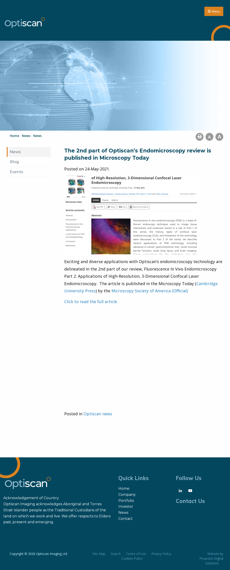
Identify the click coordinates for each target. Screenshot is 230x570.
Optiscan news (98, 413)
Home (123, 488)
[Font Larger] (219, 137)
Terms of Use (136, 554)
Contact (125, 518)
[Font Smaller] (209, 137)
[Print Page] (199, 137)
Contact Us (190, 501)
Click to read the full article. (91, 301)
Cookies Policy (131, 558)
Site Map (99, 554)
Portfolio (126, 500)
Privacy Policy (161, 554)
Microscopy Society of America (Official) (149, 290)
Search (116, 554)
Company (127, 494)
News (15, 152)
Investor (125, 506)
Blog (14, 161)
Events (16, 172)
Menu (215, 11)
